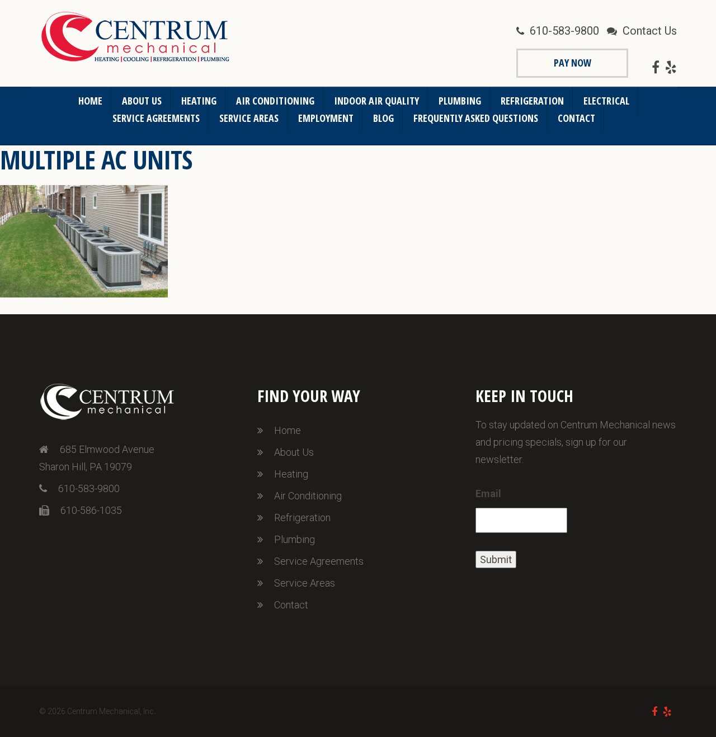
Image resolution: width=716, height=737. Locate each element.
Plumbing (460, 100)
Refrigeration (532, 100)
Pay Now (572, 62)
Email (488, 493)
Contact (576, 118)
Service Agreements (156, 118)
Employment (326, 118)
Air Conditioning (275, 100)
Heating (198, 100)
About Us (142, 100)
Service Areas (249, 118)
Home (90, 100)
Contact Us (650, 30)
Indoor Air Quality (376, 100)
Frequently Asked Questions (475, 118)
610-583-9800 (564, 30)
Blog (383, 118)
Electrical (606, 100)
